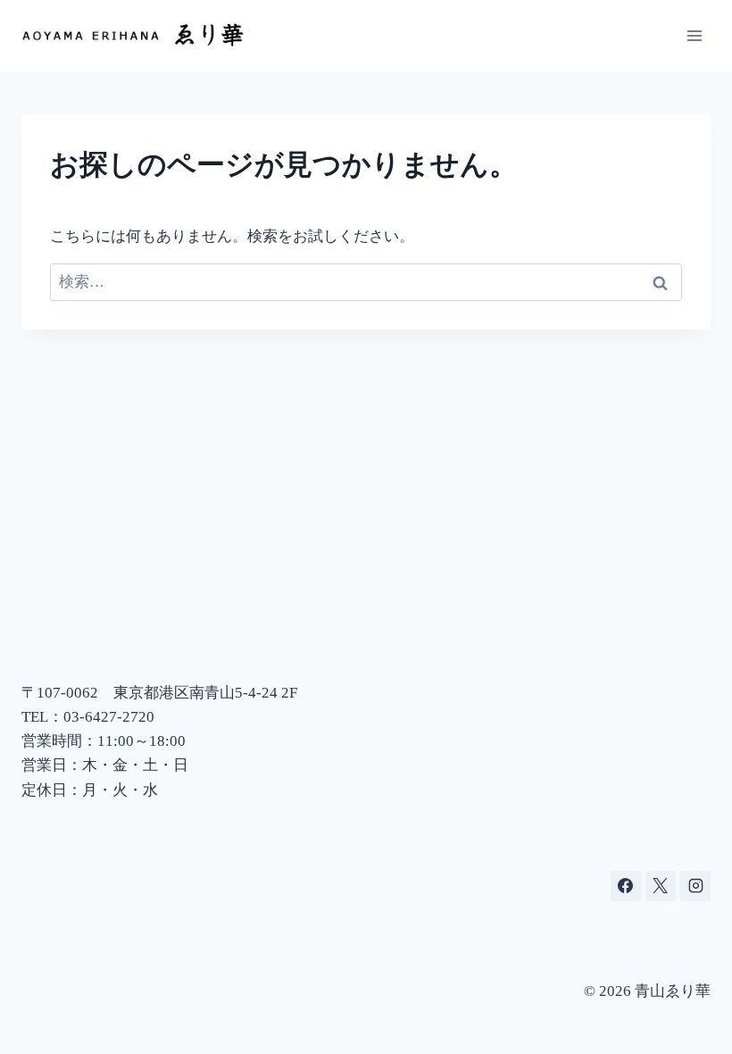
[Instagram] (695, 886)
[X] (660, 886)
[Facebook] (626, 886)
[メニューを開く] (694, 35)
